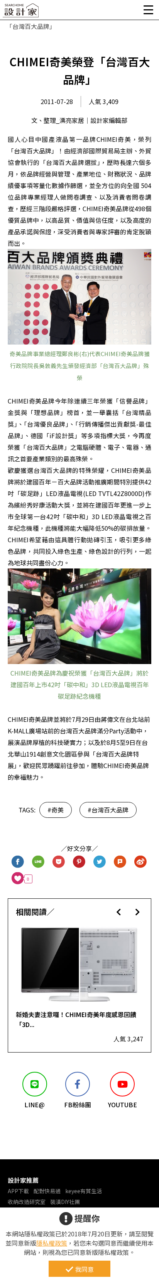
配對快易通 (47, 1191)
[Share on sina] (140, 862)
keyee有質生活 (83, 1191)
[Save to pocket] (58, 862)
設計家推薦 (23, 1180)
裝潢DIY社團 (65, 1202)
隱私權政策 (51, 1243)
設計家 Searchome (21, 12)
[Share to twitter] (99, 862)
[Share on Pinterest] (79, 862)
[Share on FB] (18, 862)
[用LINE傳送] (38, 862)
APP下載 (18, 1191)
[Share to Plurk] (120, 862)
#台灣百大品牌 (108, 809)
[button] (118, 911)
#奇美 (55, 809)
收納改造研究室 (27, 1202)
